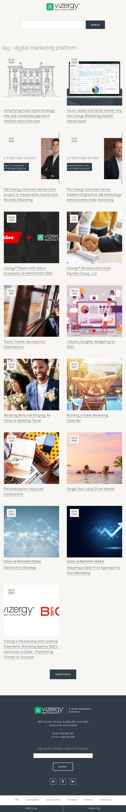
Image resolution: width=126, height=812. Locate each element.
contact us (105, 799)
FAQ (17, 799)
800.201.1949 (68, 737)
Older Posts (63, 674)
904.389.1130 (66, 733)
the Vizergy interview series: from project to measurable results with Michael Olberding (31, 194)
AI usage (72, 799)
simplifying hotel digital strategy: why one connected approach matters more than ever (30, 116)
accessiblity (32, 799)
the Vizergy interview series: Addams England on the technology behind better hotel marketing (94, 194)
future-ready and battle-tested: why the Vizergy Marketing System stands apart (94, 116)
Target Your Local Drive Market (91, 489)
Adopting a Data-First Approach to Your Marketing (93, 567)
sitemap (88, 799)
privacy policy (53, 799)
